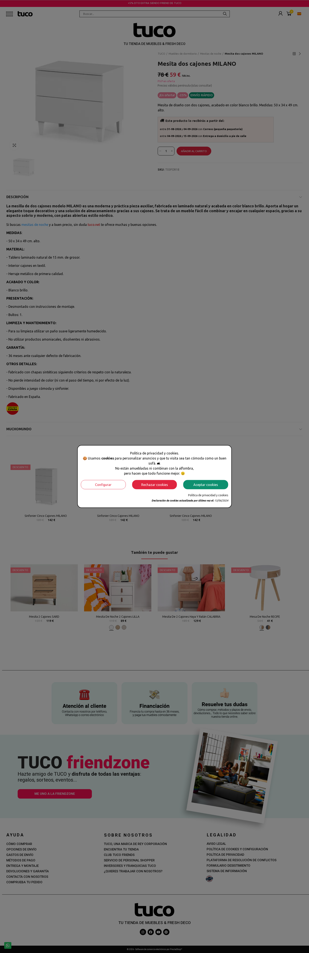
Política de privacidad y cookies (208, 495)
